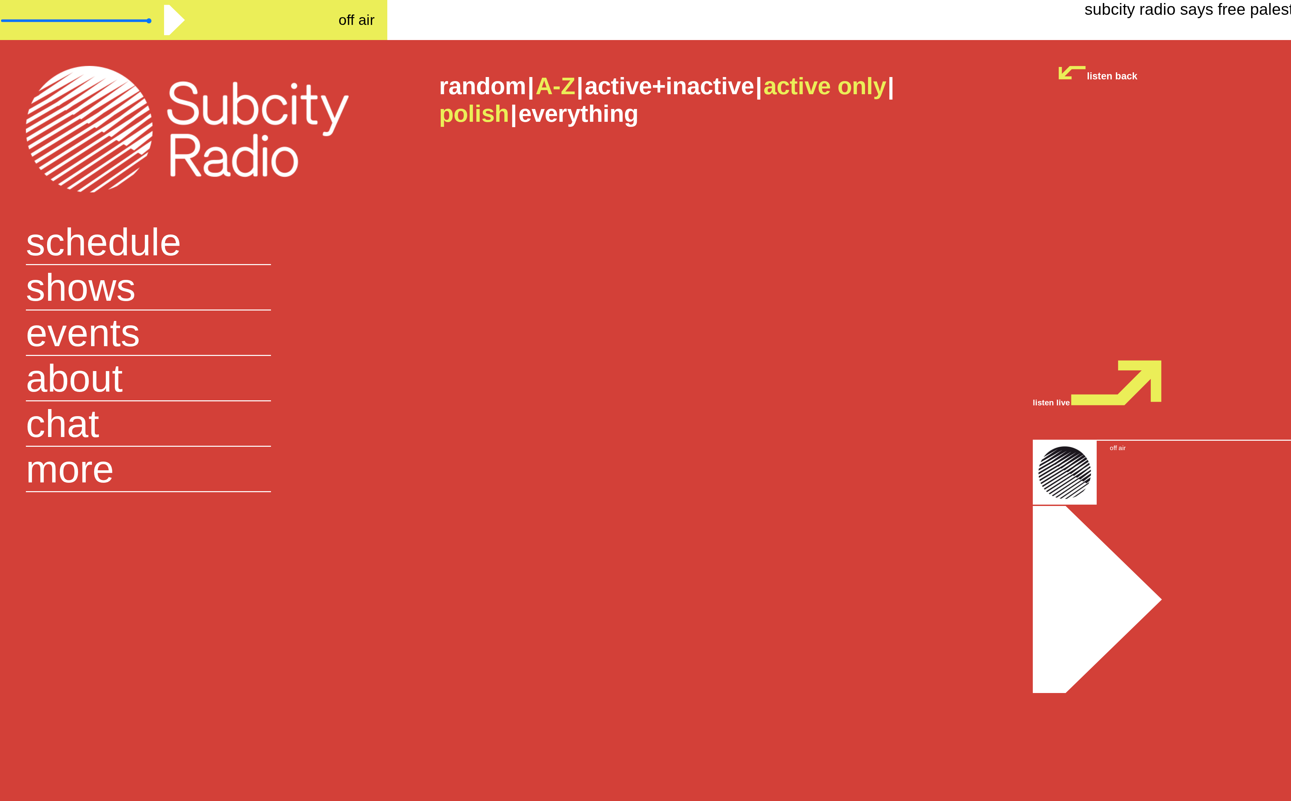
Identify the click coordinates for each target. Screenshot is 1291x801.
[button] (193, 469)
